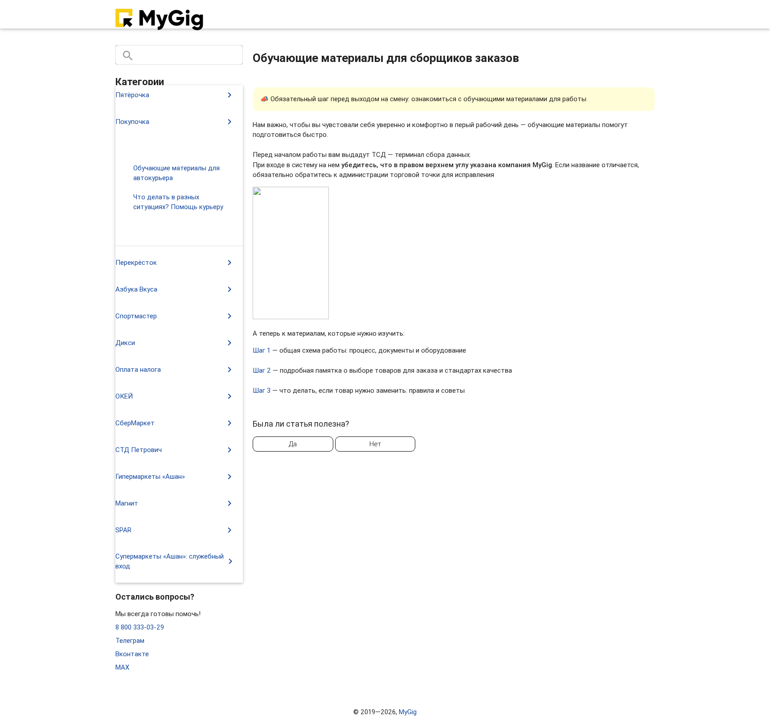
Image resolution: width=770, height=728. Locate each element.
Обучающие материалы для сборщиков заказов (181, 231)
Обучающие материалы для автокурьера (176, 173)
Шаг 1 (261, 350)
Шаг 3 (261, 390)
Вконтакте (132, 654)
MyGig (408, 711)
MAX (122, 667)
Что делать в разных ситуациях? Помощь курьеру (178, 202)
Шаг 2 (262, 370)
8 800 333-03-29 (139, 627)
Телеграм (129, 640)
